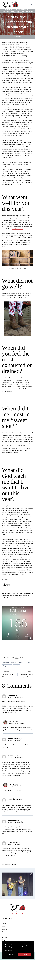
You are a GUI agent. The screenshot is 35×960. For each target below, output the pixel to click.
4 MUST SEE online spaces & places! (27, 674)
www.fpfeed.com (17, 229)
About (4, 926)
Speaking (5, 929)
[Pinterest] (16, 658)
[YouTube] (22, 913)
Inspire (12, 11)
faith (28, 9)
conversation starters (17, 662)
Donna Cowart (13, 739)
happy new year (7, 666)
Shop (3, 940)
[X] (13, 658)
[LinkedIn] (19, 658)
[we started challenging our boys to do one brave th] (17, 888)
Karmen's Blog (20, 11)
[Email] (22, 658)
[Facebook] (11, 658)
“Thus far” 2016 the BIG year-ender (8, 674)
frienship (27, 662)
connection (6, 662)
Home (4, 924)
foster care (5, 11)
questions (17, 666)
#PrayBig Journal (9, 9)
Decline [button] (11, 954)
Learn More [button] (8, 950)
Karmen (18, 36)
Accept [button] (25, 954)
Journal (4, 937)
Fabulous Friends (20, 9)
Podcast (4, 932)
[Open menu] (31, 4)
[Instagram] (15, 913)
